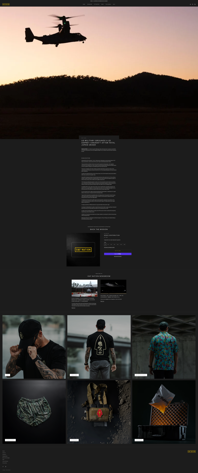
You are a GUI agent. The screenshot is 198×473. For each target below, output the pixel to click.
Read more (73, 307)
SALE (114, 4)
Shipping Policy (4, 456)
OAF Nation (106, 233)
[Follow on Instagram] (5, 466)
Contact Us (4, 454)
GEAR (102, 4)
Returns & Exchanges (6, 457)
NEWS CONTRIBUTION (112, 235)
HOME (84, 4)
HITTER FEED (96, 4)
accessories (74, 440)
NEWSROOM (89, 4)
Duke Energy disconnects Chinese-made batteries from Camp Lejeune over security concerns (83, 300)
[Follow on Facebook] (3, 466)
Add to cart (118, 250)
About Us (4, 452)
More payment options (117, 256)
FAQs (3, 459)
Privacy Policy (4, 462)
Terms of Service (5, 461)
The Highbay (139, 440)
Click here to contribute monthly (109, 247)
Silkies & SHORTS (10, 440)
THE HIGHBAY (108, 4)
